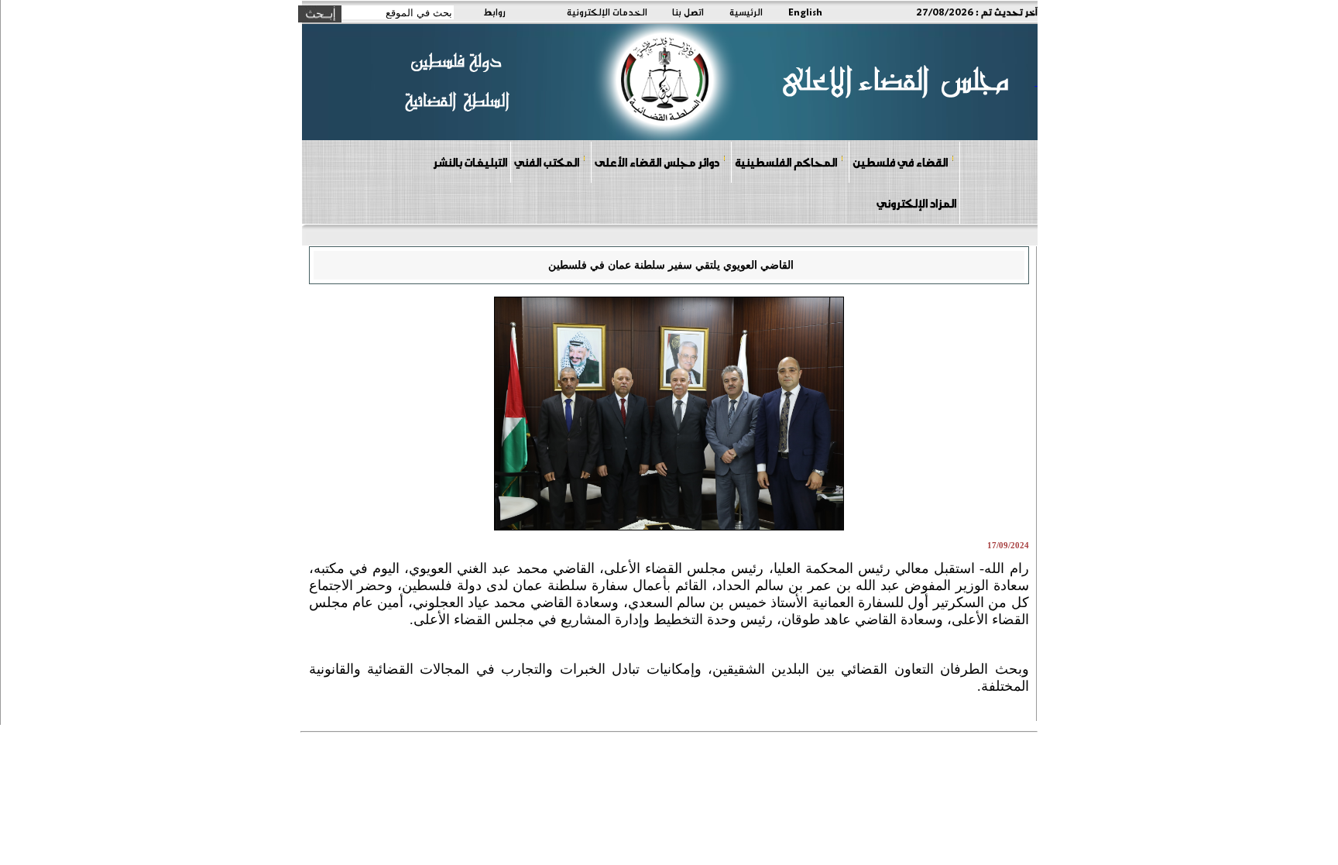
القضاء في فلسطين (900, 162)
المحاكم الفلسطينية (786, 162)
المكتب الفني (546, 162)
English (805, 11)
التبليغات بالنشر (470, 162)
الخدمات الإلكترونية (607, 11)
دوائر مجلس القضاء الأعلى (657, 162)
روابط (494, 11)
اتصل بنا (688, 11)
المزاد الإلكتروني (916, 203)
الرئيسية (746, 11)
